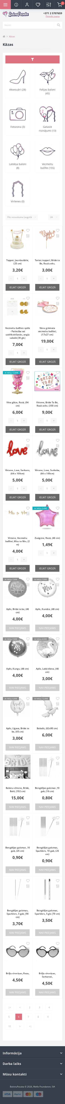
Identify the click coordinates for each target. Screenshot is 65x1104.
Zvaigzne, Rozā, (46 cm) (47, 538)
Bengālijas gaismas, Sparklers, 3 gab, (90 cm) (18, 914)
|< (9, 1007)
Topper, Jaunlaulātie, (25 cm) (17, 262)
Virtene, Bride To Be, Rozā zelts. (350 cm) (47, 404)
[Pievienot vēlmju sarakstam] (28, 231)
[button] (27, 4)
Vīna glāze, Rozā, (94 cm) (17, 404)
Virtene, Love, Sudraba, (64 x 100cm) (47, 472)
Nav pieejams (17, 628)
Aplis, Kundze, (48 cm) (47, 609)
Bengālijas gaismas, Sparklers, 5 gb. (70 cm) (47, 912)
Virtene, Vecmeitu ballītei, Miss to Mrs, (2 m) (17, 541)
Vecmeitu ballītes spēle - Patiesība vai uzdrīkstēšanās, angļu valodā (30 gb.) (17, 332)
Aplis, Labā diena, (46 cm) (47, 670)
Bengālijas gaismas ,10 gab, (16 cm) (47, 789)
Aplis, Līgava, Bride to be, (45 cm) (17, 730)
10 (9, 1026)
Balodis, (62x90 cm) (47, 728)
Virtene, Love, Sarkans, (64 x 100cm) (17, 472)
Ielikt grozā (17, 287)
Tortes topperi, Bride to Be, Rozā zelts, (47, 262)
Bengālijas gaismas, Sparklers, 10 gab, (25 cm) (47, 851)
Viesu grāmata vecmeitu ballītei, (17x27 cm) (47, 331)
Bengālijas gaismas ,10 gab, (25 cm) (17, 849)
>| (30, 1026)
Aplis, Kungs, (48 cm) (17, 668)
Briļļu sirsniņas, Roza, (17, 973)
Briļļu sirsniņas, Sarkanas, (47, 975)
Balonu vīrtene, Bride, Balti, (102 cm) (17, 789)
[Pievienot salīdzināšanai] (28, 236)
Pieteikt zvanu (53, 16)
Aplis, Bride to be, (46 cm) (17, 611)
